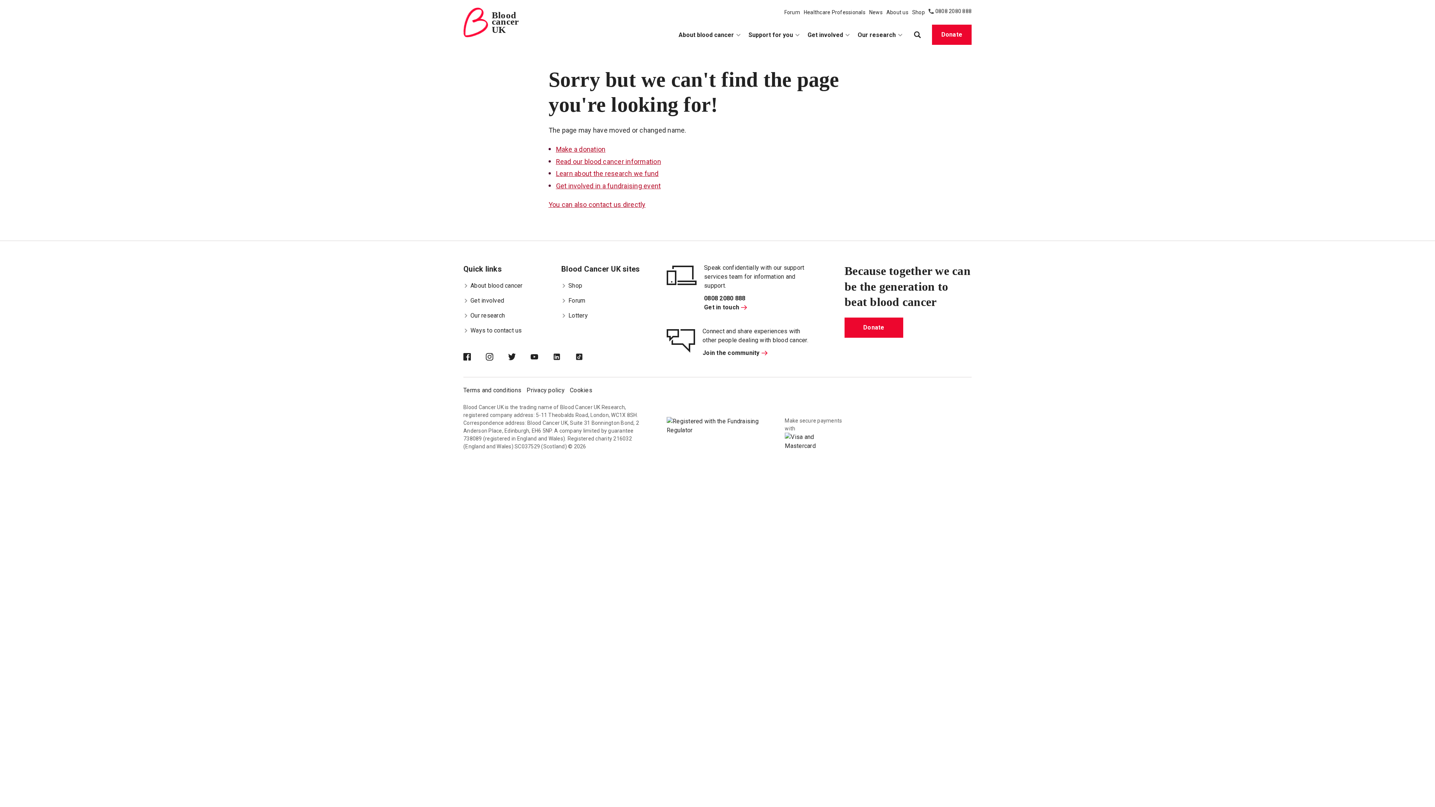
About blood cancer (706, 34)
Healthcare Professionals (834, 12)
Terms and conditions (492, 390)
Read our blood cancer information (608, 162)
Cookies (581, 390)
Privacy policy (546, 390)
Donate (952, 34)
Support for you (771, 34)
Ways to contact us (496, 330)
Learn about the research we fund (607, 173)
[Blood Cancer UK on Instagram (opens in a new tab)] (497, 357)
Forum (792, 12)
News (876, 12)
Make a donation (581, 149)
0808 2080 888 (953, 11)
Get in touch (721, 307)
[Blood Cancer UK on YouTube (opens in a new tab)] (542, 357)
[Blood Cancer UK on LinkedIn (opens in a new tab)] (564, 357)
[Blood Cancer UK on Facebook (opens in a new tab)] (474, 357)
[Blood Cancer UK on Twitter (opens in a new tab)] (519, 357)
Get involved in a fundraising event (608, 186)
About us (897, 12)
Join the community (731, 352)
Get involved (825, 34)
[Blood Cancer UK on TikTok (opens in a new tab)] (586, 357)
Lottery (578, 315)
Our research (877, 34)
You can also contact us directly (597, 204)
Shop (918, 12)
